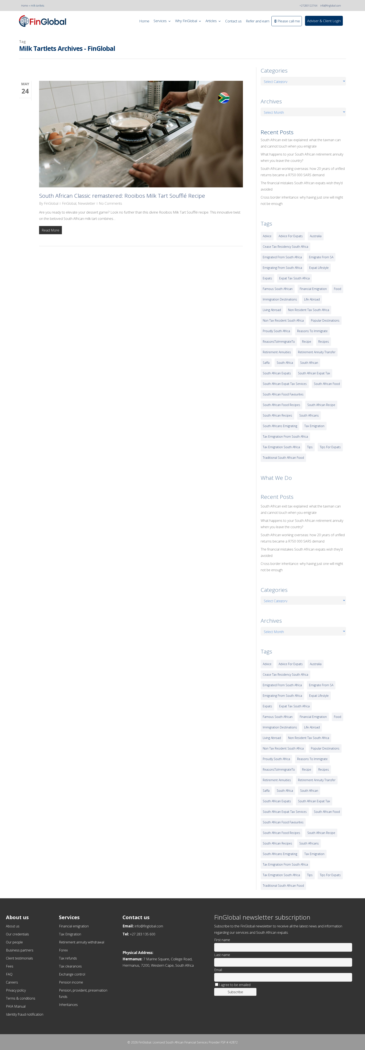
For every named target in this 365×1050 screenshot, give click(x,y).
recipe (306, 342)
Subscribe (235, 991)
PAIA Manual (16, 1006)
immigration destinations (280, 299)
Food (337, 289)
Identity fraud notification (24, 1014)
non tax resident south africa (283, 320)
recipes (323, 342)
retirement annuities (277, 352)
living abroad (272, 310)
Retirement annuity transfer (316, 352)
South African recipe (321, 405)
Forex (63, 950)
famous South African (278, 289)
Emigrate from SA (321, 257)
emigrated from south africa (282, 257)
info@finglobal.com (330, 5)
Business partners (19, 950)
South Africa (285, 363)
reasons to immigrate (312, 331)
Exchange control (72, 974)
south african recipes (277, 415)
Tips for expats (330, 447)
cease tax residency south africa (285, 247)
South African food (327, 384)
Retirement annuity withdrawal (81, 942)
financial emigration (313, 289)
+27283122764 (308, 5)
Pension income (71, 982)
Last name (222, 955)
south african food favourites (283, 394)
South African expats (277, 373)
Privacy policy (16, 990)
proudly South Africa (276, 331)
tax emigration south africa (281, 447)
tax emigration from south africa (285, 436)
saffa (266, 363)
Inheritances (68, 1004)
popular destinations (325, 320)
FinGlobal (51, 203)
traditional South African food (283, 458)
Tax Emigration (70, 934)
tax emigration (314, 426)
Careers (12, 982)
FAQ (9, 974)
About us (12, 926)
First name (222, 940)
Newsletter (86, 203)
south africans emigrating (280, 426)
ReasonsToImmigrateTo (279, 342)
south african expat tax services (285, 384)
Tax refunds (68, 958)
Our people (14, 942)
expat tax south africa (294, 278)
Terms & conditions (20, 998)
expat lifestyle (319, 268)
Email (218, 969)
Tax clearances (70, 966)
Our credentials (17, 934)
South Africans (309, 415)
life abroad (312, 299)
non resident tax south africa (308, 310)
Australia (315, 236)
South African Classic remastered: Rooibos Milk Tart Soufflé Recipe (122, 195)
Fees (9, 966)
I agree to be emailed (235, 984)
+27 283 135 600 (142, 934)
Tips (310, 447)
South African (309, 363)
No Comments (110, 203)
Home (24, 5)
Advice (267, 236)
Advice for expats (291, 236)
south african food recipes (281, 405)
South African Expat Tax (314, 373)
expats (267, 278)
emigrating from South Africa (282, 268)
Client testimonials (19, 958)
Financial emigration (74, 926)
